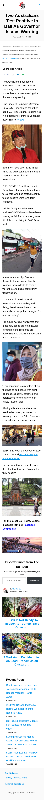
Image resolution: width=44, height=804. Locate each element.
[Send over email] (22, 74)
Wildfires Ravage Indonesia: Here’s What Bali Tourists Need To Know (21, 709)
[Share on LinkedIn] (17, 74)
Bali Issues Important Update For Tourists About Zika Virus (22, 725)
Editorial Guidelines (14, 784)
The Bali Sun (17, 589)
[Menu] (3, 5)
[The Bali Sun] (22, 5)
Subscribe (34, 580)
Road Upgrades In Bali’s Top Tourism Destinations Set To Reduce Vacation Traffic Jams (21, 691)
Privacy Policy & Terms (16, 778)
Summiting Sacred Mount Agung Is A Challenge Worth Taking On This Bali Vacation (21, 740)
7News (20, 119)
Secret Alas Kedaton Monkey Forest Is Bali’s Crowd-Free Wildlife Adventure (22, 756)
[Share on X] (12, 74)
